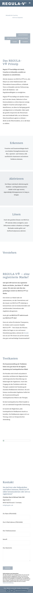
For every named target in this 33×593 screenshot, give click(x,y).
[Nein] (31, 589)
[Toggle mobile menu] (30, 3)
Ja (7, 590)
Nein (12, 590)
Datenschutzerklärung (8, 582)
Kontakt (26, 333)
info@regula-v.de (8, 505)
